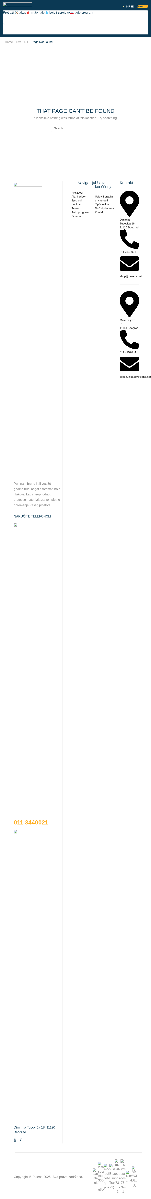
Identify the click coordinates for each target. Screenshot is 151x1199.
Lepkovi (76, 204)
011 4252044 (128, 352)
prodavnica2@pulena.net (135, 376)
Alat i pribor (79, 196)
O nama (77, 216)
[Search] (10, 30)
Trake (75, 208)
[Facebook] (15, 1140)
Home (9, 42)
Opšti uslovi (102, 204)
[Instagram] (21, 1140)
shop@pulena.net (131, 276)
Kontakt (99, 212)
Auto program (80, 212)
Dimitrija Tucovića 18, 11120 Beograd (129, 223)
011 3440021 (128, 251)
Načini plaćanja (104, 208)
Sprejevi (77, 200)
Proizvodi (77, 192)
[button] (127, 6)
